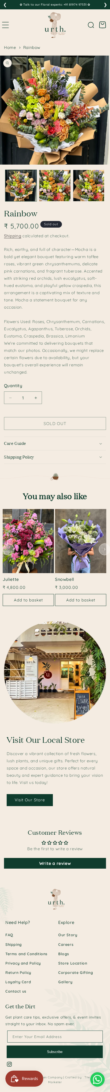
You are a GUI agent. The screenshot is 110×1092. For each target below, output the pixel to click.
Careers (65, 944)
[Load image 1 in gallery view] (21, 185)
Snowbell (64, 579)
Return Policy (18, 972)
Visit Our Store (30, 799)
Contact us (15, 991)
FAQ (9, 934)
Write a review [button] (55, 863)
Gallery (65, 982)
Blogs (63, 953)
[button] (91, 25)
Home (10, 47)
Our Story (67, 934)
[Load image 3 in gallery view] (88, 185)
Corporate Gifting (75, 972)
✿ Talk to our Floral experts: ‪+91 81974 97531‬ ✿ (55, 4)
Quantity (13, 385)
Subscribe (54, 1052)
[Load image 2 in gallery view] (54, 185)
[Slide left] (8, 549)
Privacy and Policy (23, 963)
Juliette (11, 579)
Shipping (12, 235)
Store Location (72, 963)
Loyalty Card (18, 982)
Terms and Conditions (26, 953)
